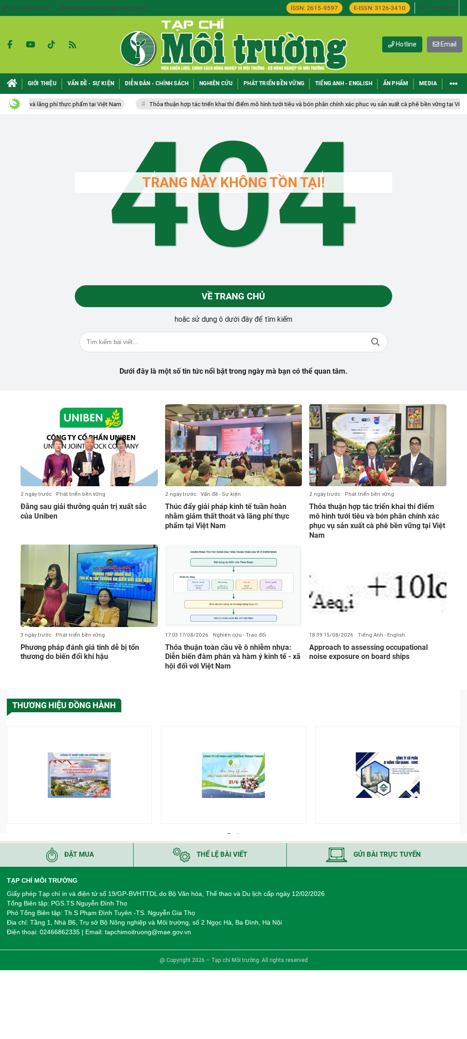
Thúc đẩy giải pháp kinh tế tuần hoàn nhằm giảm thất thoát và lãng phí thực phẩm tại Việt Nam (227, 516)
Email (448, 44)
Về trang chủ (233, 296)
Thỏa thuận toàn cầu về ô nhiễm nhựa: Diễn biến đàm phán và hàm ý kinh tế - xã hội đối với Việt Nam (233, 657)
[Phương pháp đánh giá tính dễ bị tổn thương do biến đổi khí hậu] (89, 586)
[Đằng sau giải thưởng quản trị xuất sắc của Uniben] (89, 445)
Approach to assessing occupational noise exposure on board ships (368, 652)
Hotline (405, 44)
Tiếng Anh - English (381, 635)
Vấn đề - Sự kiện (221, 494)
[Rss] (72, 44)
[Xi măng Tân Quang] (387, 775)
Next (453, 776)
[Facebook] (9, 44)
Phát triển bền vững (80, 494)
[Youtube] (30, 44)
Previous (14, 776)
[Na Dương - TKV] (79, 775)
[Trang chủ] (12, 83)
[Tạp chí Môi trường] (233, 44)
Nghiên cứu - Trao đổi (239, 635)
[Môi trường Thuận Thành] (233, 775)
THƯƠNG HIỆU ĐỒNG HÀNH (64, 705)
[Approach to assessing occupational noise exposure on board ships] (377, 586)
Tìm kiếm (375, 342)
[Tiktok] (51, 44)
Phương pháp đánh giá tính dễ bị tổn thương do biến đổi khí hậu (80, 652)
